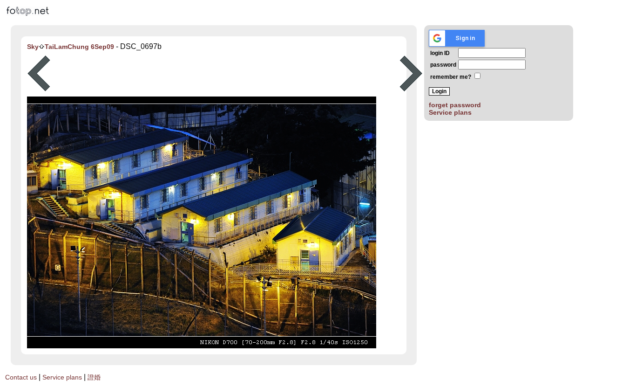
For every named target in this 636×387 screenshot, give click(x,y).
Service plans (450, 112)
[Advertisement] (224, 74)
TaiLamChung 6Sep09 (79, 46)
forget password (455, 105)
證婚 (94, 377)
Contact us (21, 377)
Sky (33, 46)
